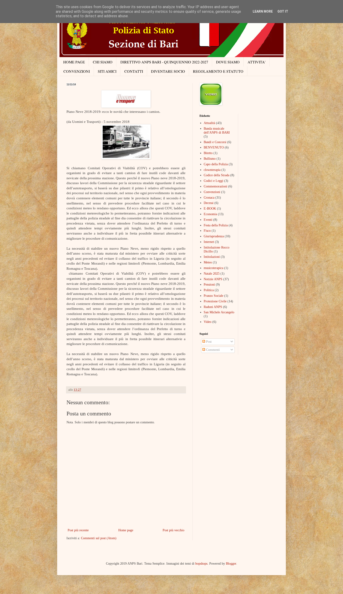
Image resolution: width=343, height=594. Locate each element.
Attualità (209, 123)
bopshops (201, 563)
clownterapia (212, 170)
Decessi (209, 203)
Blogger (231, 563)
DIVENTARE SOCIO (168, 71)
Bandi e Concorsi (215, 142)
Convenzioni (212, 192)
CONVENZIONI (76, 71)
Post (208, 341)
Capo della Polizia (216, 164)
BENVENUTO (214, 147)
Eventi (208, 219)
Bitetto (208, 153)
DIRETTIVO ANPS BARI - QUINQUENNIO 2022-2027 (164, 61)
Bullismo (210, 158)
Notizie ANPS (213, 279)
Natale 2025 (212, 273)
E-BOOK (210, 208)
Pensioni (209, 284)
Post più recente (78, 530)
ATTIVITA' (257, 61)
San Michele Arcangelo (219, 312)
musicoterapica (213, 268)
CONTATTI (133, 71)
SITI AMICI (107, 71)
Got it (282, 11)
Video (207, 322)
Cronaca (209, 197)
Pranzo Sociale (213, 295)
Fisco (207, 230)
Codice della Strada (216, 175)
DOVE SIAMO (228, 61)
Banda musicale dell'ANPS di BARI (217, 130)
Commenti (212, 350)
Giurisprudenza (214, 236)
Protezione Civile (215, 301)
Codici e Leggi (213, 181)
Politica (209, 290)
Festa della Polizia (216, 225)
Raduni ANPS (213, 307)
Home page (125, 530)
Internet (209, 242)
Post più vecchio (173, 530)
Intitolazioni (212, 257)
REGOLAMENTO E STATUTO (218, 71)
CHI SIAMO (102, 61)
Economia (210, 214)
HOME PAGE (74, 61)
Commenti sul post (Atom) (98, 538)
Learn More (263, 11)
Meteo (208, 262)
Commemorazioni (215, 186)
